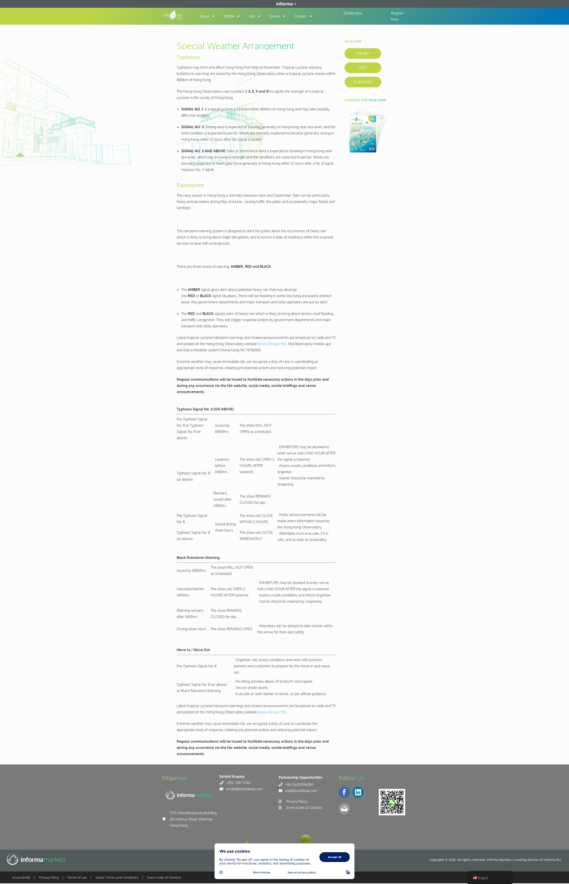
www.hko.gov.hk (271, 344)
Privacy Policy (297, 801)
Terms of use (77, 877)
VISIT (363, 68)
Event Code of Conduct (304, 807)
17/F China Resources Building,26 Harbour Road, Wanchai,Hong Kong (193, 819)
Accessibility (21, 877)
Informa (284, 4)
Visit (252, 16)
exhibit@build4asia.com (244, 789)
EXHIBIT (363, 53)
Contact (301, 16)
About (204, 16)
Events (275, 16)
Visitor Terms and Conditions (117, 877)
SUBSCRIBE (363, 82)
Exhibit (229, 16)
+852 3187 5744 (238, 782)
